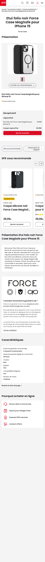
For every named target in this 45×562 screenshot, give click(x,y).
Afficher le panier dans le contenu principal (27, 3)
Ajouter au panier (22, 133)
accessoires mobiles (14, 9)
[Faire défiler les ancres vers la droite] (41, 149)
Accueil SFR (3, 3)
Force (23, 314)
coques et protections (29, 9)
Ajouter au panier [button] (17, 224)
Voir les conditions (10, 330)
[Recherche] (22, 3)
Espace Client (37, 3)
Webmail (32, 3)
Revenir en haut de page (11, 385)
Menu (42, 3)
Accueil (4, 9)
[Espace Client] (37, 3)
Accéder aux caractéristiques (21, 85)
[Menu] (42, 3)
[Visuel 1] (22, 79)
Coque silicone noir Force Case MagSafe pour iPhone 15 (16, 208)
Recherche (22, 3)
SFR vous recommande (11, 149)
